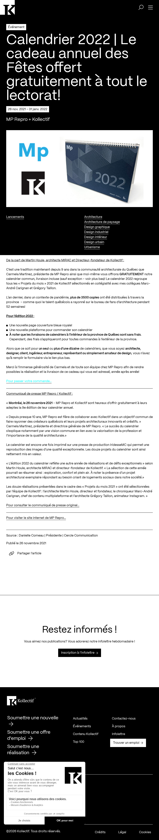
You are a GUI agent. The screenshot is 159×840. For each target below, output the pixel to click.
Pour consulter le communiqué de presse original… (42, 505)
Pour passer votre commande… (29, 381)
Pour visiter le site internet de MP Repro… (36, 518)
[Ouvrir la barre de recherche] (140, 7)
